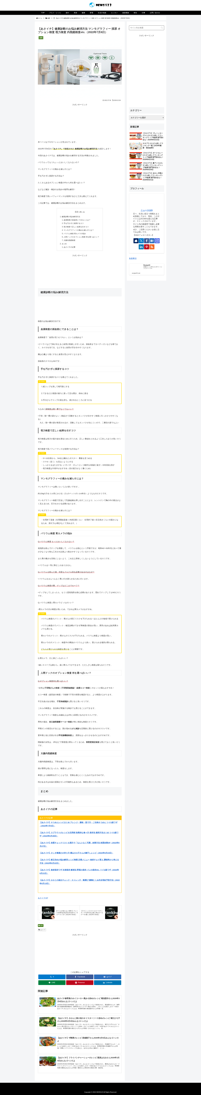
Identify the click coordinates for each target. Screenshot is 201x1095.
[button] (162, 28)
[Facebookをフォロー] (146, 240)
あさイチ (42, 930)
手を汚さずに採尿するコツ (74, 223)
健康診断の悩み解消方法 (71, 217)
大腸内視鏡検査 (69, 240)
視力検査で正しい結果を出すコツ (76, 227)
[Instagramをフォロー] (157, 240)
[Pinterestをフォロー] (146, 246)
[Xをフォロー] (141, 240)
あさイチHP (43, 898)
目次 (77, 212)
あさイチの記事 (69, 247)
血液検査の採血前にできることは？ (77, 220)
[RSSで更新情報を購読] (151, 246)
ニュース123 (147, 210)
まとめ (64, 244)
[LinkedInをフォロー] (141, 246)
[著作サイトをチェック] (136, 240)
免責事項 (133, 258)
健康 (41, 925)
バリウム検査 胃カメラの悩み (75, 233)
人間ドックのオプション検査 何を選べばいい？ (81, 237)
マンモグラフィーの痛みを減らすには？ (79, 230)
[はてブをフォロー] (151, 240)
